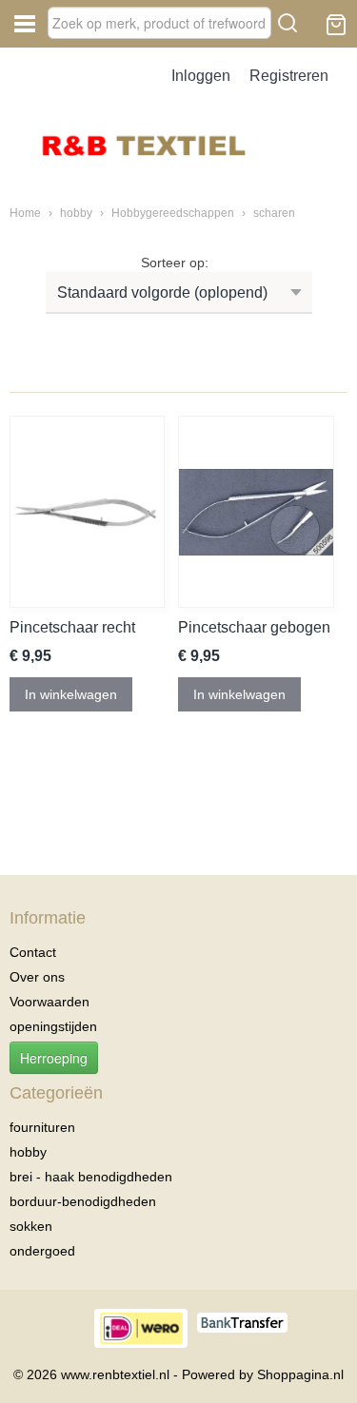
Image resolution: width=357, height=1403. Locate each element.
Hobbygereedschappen (174, 213)
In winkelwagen (71, 694)
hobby (77, 213)
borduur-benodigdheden (83, 1201)
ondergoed (42, 1250)
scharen (274, 213)
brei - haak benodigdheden (91, 1176)
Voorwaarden (49, 1001)
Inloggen (200, 76)
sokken (31, 1226)
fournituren (42, 1127)
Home (25, 213)
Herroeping (54, 1057)
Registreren (288, 76)
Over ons (37, 976)
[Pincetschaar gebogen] (255, 512)
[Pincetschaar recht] (87, 512)
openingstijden (53, 1026)
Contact (33, 952)
